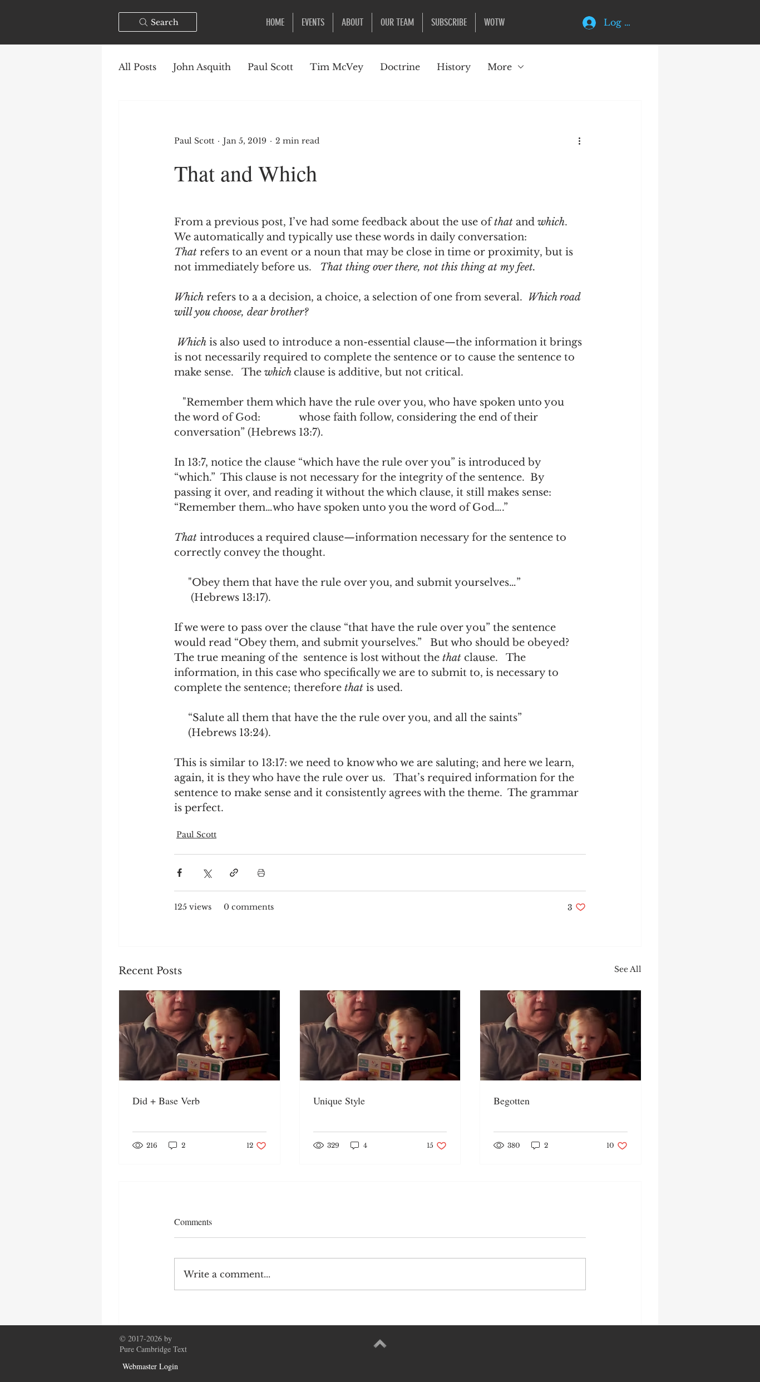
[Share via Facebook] (179, 872)
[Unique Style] (380, 1035)
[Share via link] (234, 872)
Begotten (511, 1100)
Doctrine (400, 66)
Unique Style (339, 1100)
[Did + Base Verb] (199, 1035)
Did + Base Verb (166, 1100)
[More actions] (579, 140)
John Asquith (202, 66)
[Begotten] (560, 1035)
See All (627, 969)
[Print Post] (261, 872)
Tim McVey (336, 66)
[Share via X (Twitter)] (206, 872)
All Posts (137, 66)
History (454, 66)
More (499, 66)
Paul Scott (270, 66)
